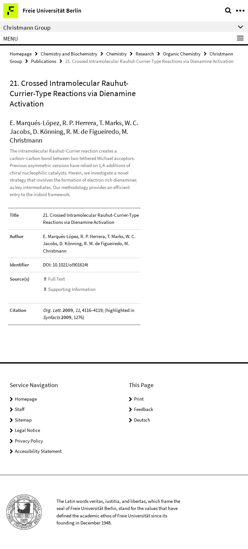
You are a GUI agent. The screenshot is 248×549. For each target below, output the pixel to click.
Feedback (143, 409)
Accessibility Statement (38, 451)
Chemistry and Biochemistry (69, 54)
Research (145, 54)
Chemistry (116, 54)
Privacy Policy (29, 441)
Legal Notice (27, 430)
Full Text (56, 279)
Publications (43, 61)
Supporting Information (72, 289)
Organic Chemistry (182, 54)
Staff (20, 409)
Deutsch (142, 420)
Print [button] (139, 399)
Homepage (21, 54)
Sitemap (23, 420)
